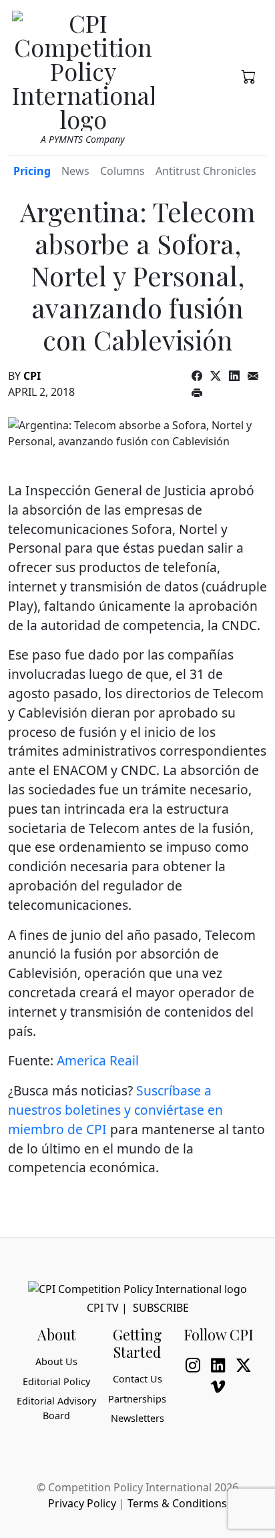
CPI (32, 375)
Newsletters (137, 1418)
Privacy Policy (82, 1503)
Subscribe (161, 1307)
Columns (122, 171)
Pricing (32, 171)
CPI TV (103, 1307)
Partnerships (137, 1398)
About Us (56, 1361)
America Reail (98, 1060)
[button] (249, 75)
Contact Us (137, 1378)
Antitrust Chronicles (206, 171)
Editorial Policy (56, 1381)
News (75, 171)
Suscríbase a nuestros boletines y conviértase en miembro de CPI (115, 1109)
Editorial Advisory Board (56, 1408)
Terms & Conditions (177, 1503)
